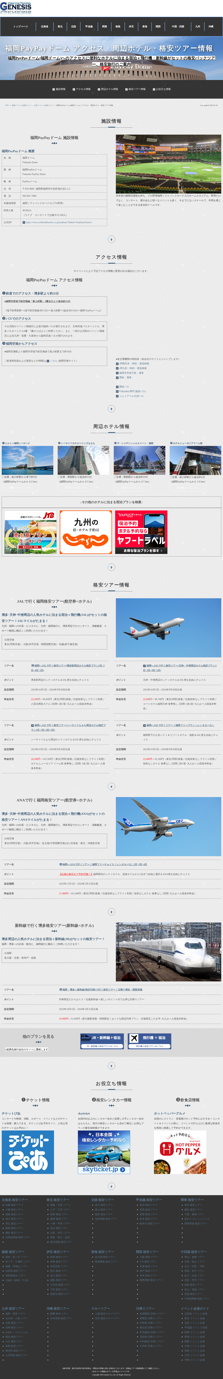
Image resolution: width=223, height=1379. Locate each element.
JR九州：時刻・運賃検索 (133, 368)
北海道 (44, 26)
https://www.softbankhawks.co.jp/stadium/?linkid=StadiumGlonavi (59, 222)
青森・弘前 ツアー (60, 1205)
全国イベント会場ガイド (21, 105)
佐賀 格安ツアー (14, 1323)
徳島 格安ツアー (193, 1285)
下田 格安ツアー (59, 1289)
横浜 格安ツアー (193, 1209)
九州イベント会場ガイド (43, 105)
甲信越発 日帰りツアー (152, 1332)
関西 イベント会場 (194, 1341)
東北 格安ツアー (58, 1200)
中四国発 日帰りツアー (152, 1341)
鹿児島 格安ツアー (15, 1350)
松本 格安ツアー (148, 1219)
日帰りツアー (145, 1308)
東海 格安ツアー (102, 1252)
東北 (60, 26)
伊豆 (131, 26)
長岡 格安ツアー (148, 1209)
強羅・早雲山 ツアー (16, 1266)
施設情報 (61, 89)
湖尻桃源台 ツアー (15, 1275)
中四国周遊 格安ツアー (197, 1298)
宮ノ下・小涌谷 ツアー (17, 1261)
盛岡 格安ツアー (59, 1219)
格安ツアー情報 (137, 89)
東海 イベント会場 (194, 1337)
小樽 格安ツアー (14, 1209)
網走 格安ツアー (14, 1233)
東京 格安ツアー (193, 1205)
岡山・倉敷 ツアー (194, 1257)
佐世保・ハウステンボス (16, 1332)
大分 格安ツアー (14, 1341)
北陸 (73, 26)
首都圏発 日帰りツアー (152, 1313)
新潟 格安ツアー (148, 1205)
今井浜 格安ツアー (60, 1285)
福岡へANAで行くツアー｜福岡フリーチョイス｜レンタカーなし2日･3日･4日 (105, 864)
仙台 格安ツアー (59, 1228)
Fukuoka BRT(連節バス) (132, 391)
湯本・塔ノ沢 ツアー (16, 1257)
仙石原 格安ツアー (15, 1271)
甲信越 (89, 26)
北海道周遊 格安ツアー (17, 1237)
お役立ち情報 (163, 89)
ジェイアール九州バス (131, 396)
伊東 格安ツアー (59, 1261)
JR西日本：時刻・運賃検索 (134, 363)
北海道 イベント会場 (195, 1313)
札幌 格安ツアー (14, 1205)
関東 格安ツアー (192, 1200)
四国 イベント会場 (194, 1350)
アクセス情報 (83, 89)
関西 (158, 26)
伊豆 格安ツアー (58, 1252)
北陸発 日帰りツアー (151, 1337)
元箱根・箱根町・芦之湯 (16, 1280)
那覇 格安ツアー (59, 1313)
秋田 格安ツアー (59, 1214)
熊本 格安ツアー (14, 1337)
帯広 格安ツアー (14, 1223)
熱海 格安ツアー (59, 1257)
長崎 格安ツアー (14, 1327)
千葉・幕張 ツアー (194, 1214)
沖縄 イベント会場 (194, 1360)
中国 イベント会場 (194, 1346)
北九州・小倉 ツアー (16, 1318)
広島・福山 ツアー (194, 1261)
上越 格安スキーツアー (107, 1313)
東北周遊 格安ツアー (61, 1242)
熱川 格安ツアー (59, 1271)
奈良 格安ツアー (148, 1275)
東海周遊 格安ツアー (106, 1261)
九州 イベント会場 (194, 1355)
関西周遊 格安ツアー (151, 1280)
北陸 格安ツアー (102, 1200)
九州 (197, 26)
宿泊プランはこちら (20, 487)
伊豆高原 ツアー (59, 1266)
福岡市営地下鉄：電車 (131, 372)
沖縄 (211, 26)
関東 (104, 26)
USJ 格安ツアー (148, 1261)
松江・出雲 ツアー (194, 1275)
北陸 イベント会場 (194, 1323)
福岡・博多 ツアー (15, 1313)
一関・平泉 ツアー (60, 1223)
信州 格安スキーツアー (107, 1318)
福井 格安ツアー (104, 1214)
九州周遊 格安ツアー (16, 1355)
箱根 (118, 26)
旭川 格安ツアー (14, 1219)
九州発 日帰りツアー (151, 1346)
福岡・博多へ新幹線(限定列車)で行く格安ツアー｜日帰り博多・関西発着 (102, 989)
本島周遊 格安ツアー (61, 1318)
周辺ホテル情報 (109, 89)
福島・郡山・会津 (60, 1237)
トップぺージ (20, 26)
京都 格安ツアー (148, 1266)
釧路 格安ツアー (14, 1228)
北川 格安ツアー (59, 1275)
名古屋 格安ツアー (105, 1257)
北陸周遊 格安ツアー (106, 1219)
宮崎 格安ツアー (14, 1346)
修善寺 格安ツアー (60, 1294)
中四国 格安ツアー (194, 1252)
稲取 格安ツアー (59, 1280)
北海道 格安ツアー (15, 1200)
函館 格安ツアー (14, 1214)
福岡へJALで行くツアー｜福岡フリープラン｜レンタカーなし (180, 725)
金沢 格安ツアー (104, 1205)
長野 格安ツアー (148, 1214)
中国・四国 (178, 26)
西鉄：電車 (125, 377)
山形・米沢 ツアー (60, 1233)
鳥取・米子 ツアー (194, 1271)
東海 (144, 26)
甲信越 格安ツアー (149, 1200)
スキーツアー (100, 1308)
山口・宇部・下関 (194, 1266)
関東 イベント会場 (194, 1332)
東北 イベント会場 (194, 1318)
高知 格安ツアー (193, 1294)
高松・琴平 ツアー (194, 1280)
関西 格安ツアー (147, 1252)
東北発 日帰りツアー (151, 1327)
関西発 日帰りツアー (151, 1318)
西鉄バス (124, 386)
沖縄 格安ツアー (58, 1308)
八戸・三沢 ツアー (60, 1209)
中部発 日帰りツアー (151, 1323)
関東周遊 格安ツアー (195, 1223)
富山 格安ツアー (104, 1209)
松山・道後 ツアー (194, 1289)
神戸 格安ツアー (148, 1271)
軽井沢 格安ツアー (150, 1223)
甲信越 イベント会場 (195, 1327)
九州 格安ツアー (13, 1308)
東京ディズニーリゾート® (196, 1219)
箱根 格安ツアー (13, 1252)
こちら (53, 360)
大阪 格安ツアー (148, 1257)
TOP (7, 105)
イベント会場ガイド (195, 1308)
